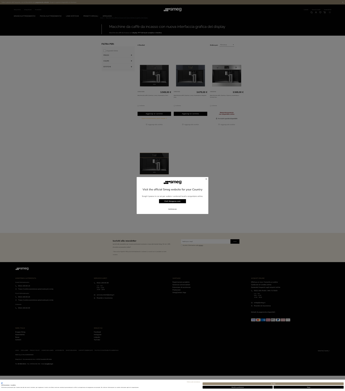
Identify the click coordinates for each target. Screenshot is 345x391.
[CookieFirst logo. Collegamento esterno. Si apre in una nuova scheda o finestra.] (2, 383)
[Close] (206, 178)
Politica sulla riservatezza (193, 382)
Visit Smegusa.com (172, 201)
